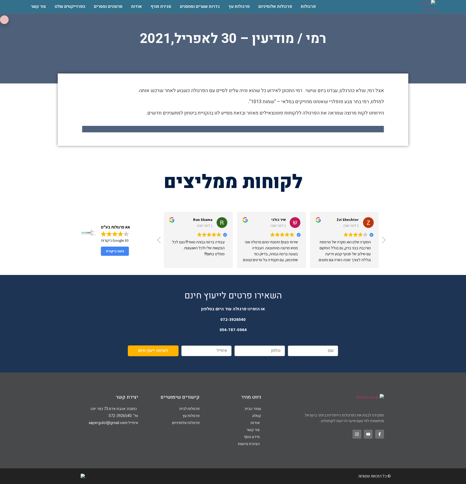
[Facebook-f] (379, 434)
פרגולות (308, 6)
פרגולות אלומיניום (275, 6)
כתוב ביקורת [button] (115, 251)
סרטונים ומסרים (108, 6)
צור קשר (38, 6)
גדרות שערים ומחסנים (200, 6)
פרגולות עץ (239, 6)
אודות (136, 6)
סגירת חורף (160, 6)
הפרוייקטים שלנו (69, 6)
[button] (383, 241)
